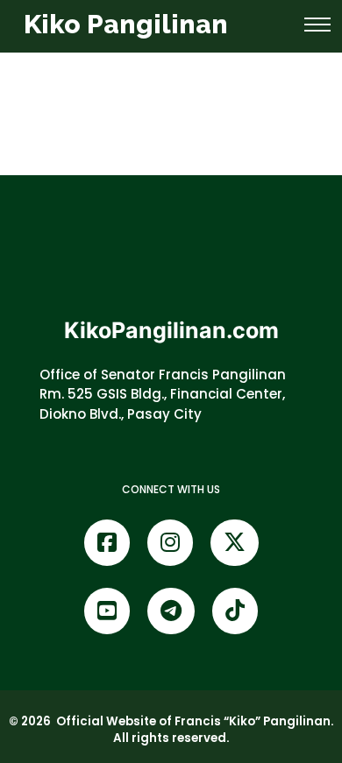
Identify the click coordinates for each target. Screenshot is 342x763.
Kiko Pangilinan (126, 24)
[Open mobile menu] (317, 25)
